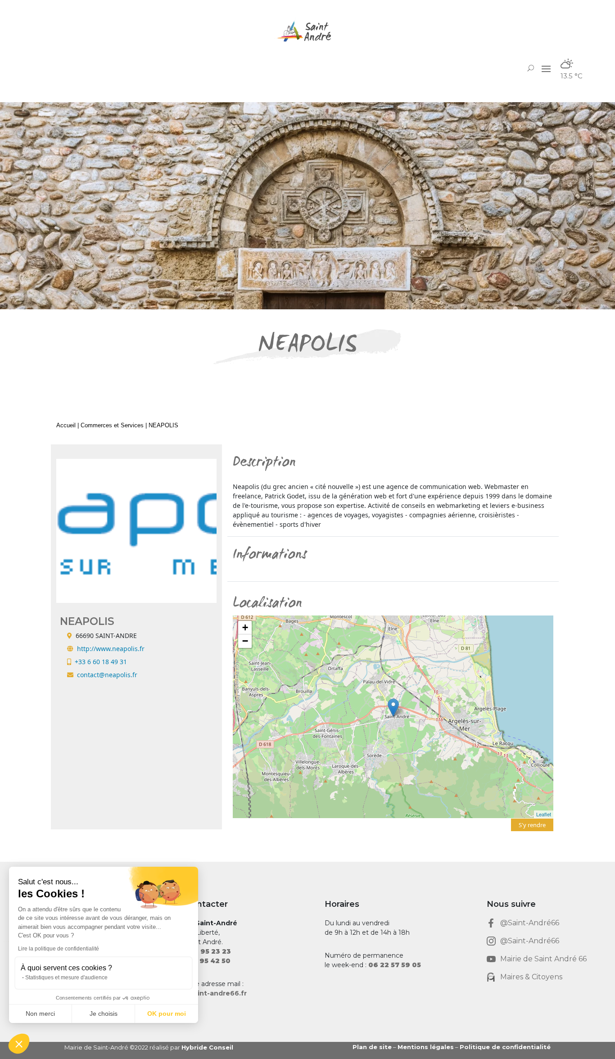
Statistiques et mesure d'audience (66, 977)
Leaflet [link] (543, 814)
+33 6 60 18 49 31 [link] (101, 661)
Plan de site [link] (372, 1046)
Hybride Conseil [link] (207, 1047)
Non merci (40, 1013)
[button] (546, 68)
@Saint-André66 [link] (529, 923)
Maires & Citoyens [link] (531, 977)
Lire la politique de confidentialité (58, 949)
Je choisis (104, 1013)
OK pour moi (166, 1013)
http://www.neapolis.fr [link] (111, 648)
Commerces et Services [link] (112, 425)
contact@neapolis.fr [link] (107, 674)
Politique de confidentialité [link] (505, 1046)
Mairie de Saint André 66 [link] (543, 959)
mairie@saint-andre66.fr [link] (204, 993)
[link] (307, 31)
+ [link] (245, 627)
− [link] (245, 641)
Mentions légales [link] (426, 1046)
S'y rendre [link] (532, 825)
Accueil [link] (66, 425)
